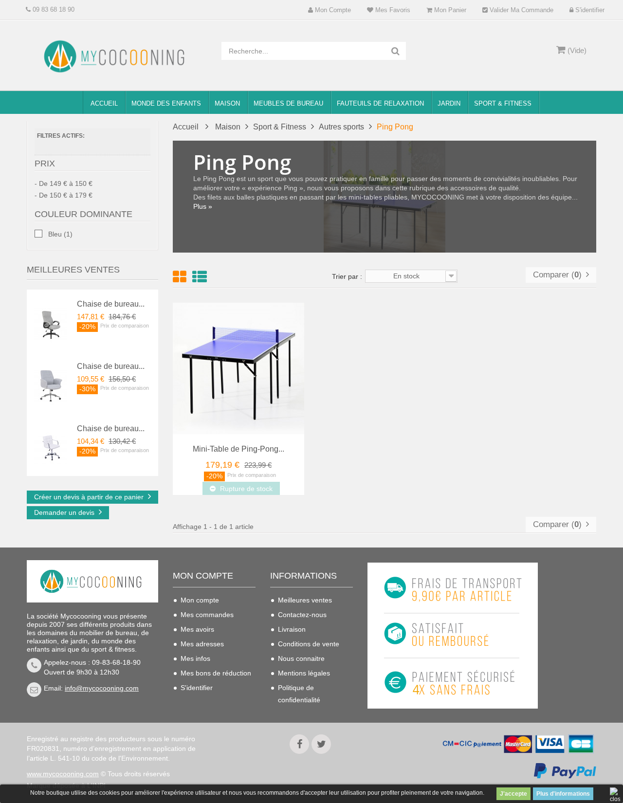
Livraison (292, 629)
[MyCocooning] (117, 56)
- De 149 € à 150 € (63, 183)
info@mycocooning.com (102, 688)
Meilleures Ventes (73, 269)
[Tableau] (179, 277)
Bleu (60, 234)
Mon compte (332, 10)
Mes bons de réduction (216, 673)
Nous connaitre (301, 658)
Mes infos (195, 658)
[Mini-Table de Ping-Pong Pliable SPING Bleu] (238, 368)
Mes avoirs (197, 629)
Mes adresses (202, 644)
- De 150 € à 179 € (63, 195)
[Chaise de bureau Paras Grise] (50, 323)
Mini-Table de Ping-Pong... (238, 449)
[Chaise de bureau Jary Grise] (50, 385)
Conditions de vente (308, 644)
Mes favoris (391, 10)
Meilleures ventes (305, 600)
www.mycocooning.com (63, 774)
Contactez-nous (302, 615)
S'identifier (589, 10)
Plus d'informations (563, 793)
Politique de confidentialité (299, 694)
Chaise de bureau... (111, 304)
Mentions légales (304, 673)
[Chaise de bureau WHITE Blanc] (50, 448)
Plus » (202, 206)
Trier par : (347, 276)
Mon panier (449, 10)
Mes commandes (207, 615)
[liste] (199, 277)
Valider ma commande (520, 10)
